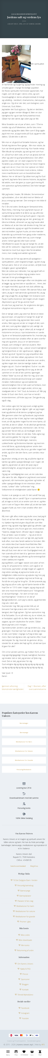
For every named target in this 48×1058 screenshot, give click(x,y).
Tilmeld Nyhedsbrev (25, 994)
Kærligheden (20, 14)
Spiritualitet (31, 14)
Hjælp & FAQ (25, 969)
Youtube (25, 1018)
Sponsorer (25, 979)
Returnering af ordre (25, 950)
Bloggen (25, 984)
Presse (25, 974)
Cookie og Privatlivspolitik (16, 1041)
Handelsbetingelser (34, 1041)
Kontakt (25, 989)
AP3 (43, 1044)
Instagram (25, 1013)
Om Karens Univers (25, 964)
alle (13, 14)
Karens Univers (35, 24)
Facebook (25, 1008)
